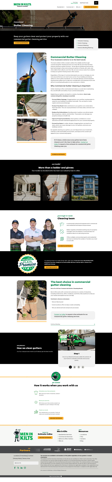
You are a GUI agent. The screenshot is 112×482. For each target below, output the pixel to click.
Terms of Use (26, 458)
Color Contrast (61, 476)
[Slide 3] (82, 367)
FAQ (81, 436)
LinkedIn (21, 468)
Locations (83, 434)
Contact (30, 455)
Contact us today (59, 314)
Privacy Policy (18, 458)
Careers (83, 438)
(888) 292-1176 (18, 462)
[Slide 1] (74, 367)
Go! (96, 2)
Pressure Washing (83, 45)
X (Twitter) (18, 468)
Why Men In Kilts (51, 267)
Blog (81, 441)
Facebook (15, 468)
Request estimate (56, 418)
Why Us (61, 441)
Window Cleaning (83, 41)
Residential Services (65, 434)
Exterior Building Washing (85, 47)
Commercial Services (65, 436)
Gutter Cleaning (82, 43)
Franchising (24, 455)
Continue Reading (55, 324)
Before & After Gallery (66, 438)
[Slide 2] (78, 367)
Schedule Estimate (21, 43)
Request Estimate (91, 7)
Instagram (25, 468)
